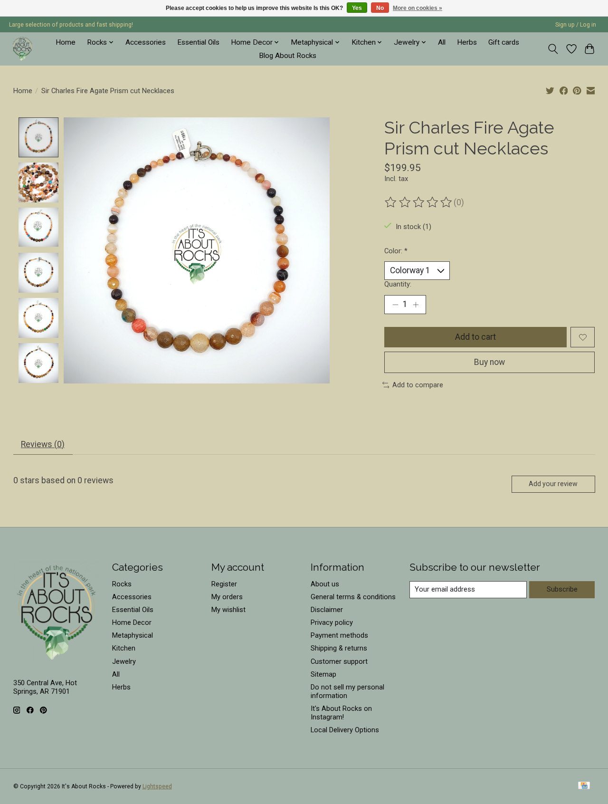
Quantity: (397, 284)
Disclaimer (327, 609)
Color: (396, 251)
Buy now (489, 362)
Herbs (467, 42)
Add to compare (417, 385)
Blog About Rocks (287, 55)
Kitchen (123, 648)
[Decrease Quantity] (395, 304)
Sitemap (323, 674)
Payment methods (339, 635)
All (442, 42)
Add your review (553, 484)
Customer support (339, 661)
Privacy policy (332, 622)
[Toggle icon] (553, 48)
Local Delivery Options (345, 730)
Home (66, 42)
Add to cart (475, 337)
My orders (227, 597)
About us (325, 584)
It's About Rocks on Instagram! (341, 712)
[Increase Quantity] (415, 304)
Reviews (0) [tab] (43, 444)
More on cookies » (417, 8)
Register (224, 584)
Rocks (122, 584)
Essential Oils (198, 42)
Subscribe (562, 589)
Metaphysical (132, 635)
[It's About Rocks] (22, 49)
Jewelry (124, 661)
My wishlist (228, 609)
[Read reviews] (419, 202)
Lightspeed (157, 786)
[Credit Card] (584, 786)
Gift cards (503, 42)
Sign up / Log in (575, 24)
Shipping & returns (339, 648)
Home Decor (132, 622)
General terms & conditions (353, 597)
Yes (357, 8)
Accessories (145, 42)
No (380, 8)
